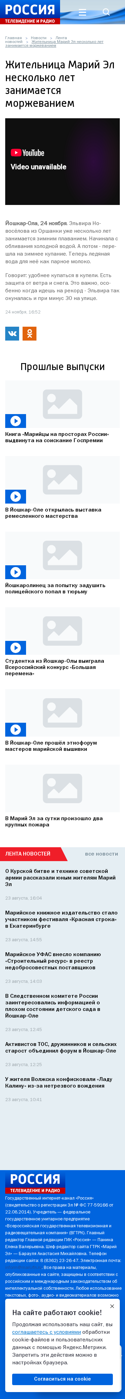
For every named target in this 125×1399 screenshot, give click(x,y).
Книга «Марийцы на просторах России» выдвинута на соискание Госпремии (57, 437)
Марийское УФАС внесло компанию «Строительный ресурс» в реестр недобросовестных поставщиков (53, 961)
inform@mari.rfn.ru (23, 1268)
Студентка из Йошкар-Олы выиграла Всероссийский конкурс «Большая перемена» (54, 667)
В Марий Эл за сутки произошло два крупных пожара (54, 821)
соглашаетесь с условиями (46, 1332)
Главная (13, 38)
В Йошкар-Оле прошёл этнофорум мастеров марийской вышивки (51, 746)
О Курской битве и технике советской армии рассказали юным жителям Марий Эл (60, 878)
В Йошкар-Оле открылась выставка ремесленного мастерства (53, 513)
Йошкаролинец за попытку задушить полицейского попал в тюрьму (55, 588)
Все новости (101, 854)
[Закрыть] (112, 1306)
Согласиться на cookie (62, 1379)
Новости (39, 38)
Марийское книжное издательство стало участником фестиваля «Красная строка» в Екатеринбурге (61, 920)
